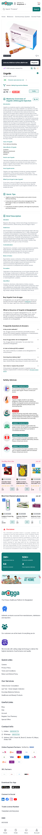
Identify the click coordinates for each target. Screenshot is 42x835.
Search (36, 9)
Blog (3, 707)
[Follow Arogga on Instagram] (11, 799)
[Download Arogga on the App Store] (16, 787)
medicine (28, 301)
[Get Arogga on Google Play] (6, 787)
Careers (4, 664)
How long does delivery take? (12, 357)
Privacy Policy (6, 668)
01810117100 (16, 734)
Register (35, 62)
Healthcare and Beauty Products (12, 695)
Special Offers (6, 719)
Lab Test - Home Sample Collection (13, 689)
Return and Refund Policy (10, 674)
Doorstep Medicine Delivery (11, 692)
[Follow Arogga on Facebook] (7, 799)
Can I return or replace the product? (13, 366)
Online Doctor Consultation (10, 686)
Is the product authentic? (10, 329)
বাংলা (37, 99)
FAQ (3, 710)
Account (4, 713)
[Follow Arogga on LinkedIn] (3, 799)
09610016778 (14, 731)
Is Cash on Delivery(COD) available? (13, 348)
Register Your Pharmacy (9, 716)
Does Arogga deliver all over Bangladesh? (15, 339)
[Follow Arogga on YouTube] (15, 799)
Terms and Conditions (9, 671)
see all (38, 461)
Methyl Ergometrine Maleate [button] (19, 85)
